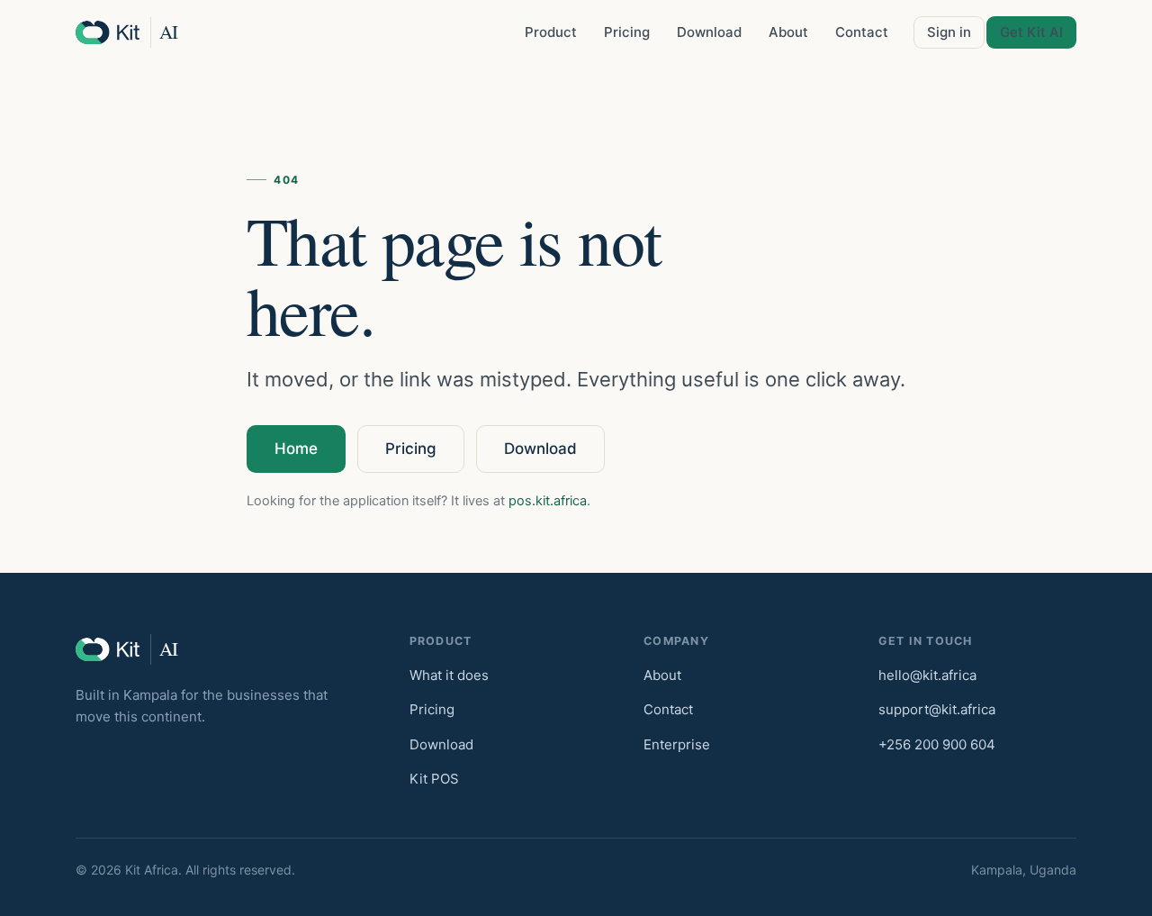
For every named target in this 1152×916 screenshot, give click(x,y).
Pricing (627, 32)
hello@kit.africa (927, 675)
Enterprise (677, 744)
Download (709, 32)
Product (551, 32)
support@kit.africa (936, 709)
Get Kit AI (1031, 32)
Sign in (949, 32)
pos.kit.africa (547, 501)
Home (296, 449)
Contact (861, 32)
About (788, 32)
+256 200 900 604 (936, 744)
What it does (449, 675)
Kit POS (434, 778)
